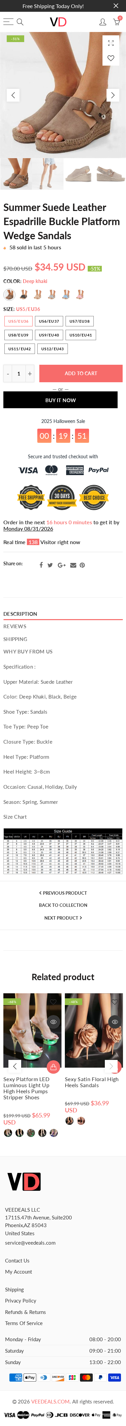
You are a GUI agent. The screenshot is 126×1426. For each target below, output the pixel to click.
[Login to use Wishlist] (110, 58)
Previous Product (65, 893)
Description (20, 614)
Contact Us (17, 1260)
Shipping (15, 639)
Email (73, 565)
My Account (18, 1272)
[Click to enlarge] (110, 42)
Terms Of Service (24, 1323)
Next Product (61, 918)
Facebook (41, 565)
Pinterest (82, 565)
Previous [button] (13, 95)
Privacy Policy (20, 1301)
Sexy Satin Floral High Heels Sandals (92, 1082)
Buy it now (60, 404)
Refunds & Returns (25, 1312)
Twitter (50, 565)
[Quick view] (53, 1022)
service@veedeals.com (30, 1243)
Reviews (14, 626)
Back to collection (63, 905)
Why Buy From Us (27, 651)
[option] (63, 95)
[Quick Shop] (53, 1067)
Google (62, 565)
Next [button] (113, 95)
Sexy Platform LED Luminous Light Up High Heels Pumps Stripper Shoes (26, 1088)
